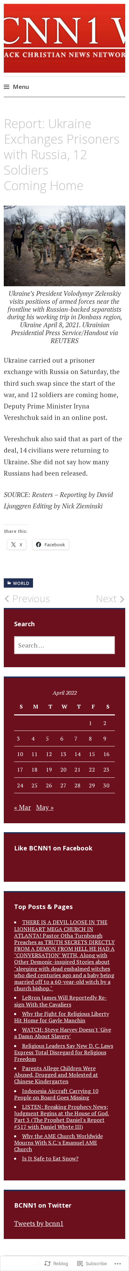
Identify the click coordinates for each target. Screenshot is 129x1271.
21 (77, 769)
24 (20, 785)
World (21, 583)
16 (106, 754)
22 (92, 769)
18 (34, 769)
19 (49, 769)
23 (106, 769)
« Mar (22, 807)
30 (106, 785)
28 (77, 785)
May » (45, 807)
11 (34, 754)
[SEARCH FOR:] (64, 645)
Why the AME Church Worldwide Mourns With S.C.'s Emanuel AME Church (58, 1142)
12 (49, 754)
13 (63, 754)
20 (63, 769)
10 (20, 754)
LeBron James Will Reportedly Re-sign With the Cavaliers (60, 1001)
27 (63, 785)
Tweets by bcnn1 (39, 1223)
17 (20, 769)
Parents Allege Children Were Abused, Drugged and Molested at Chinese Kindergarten (56, 1074)
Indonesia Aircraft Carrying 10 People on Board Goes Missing (56, 1094)
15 (92, 754)
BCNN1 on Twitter (43, 1205)
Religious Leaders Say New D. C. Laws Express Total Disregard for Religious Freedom (63, 1052)
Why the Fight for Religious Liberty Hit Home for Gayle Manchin (61, 1017)
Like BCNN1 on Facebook (53, 848)
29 (92, 785)
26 (49, 785)
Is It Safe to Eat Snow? (50, 1158)
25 (34, 785)
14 (77, 754)
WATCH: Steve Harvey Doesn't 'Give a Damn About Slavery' (62, 1033)
